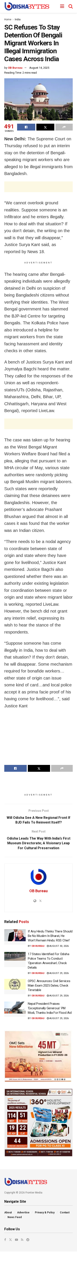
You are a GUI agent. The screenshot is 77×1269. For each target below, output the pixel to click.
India (18, 19)
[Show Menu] (62, 6)
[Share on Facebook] (26, 127)
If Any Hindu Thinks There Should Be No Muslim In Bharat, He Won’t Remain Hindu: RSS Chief (50, 935)
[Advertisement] (38, 186)
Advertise (23, 1212)
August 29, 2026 (59, 973)
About (8, 1212)
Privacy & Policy (45, 1212)
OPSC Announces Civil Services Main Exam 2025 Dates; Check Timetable (49, 985)
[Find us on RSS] (22, 1239)
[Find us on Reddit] (27, 1239)
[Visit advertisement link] (38, 1056)
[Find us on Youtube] (16, 1239)
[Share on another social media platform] (64, 127)
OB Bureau (15, 67)
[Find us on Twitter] (10, 1239)
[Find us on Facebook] (5, 1239)
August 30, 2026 (59, 946)
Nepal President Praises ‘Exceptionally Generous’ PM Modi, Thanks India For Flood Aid (49, 1008)
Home (7, 19)
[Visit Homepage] (26, 6)
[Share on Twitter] (45, 127)
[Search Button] (70, 6)
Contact (65, 1212)
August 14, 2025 (39, 67)
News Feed (14, 1217)
